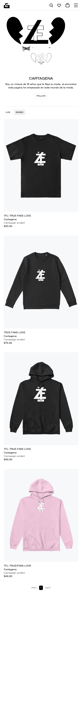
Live (8, 112)
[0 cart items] (67, 5)
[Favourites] (59, 5)
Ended (19, 112)
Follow (41, 96)
